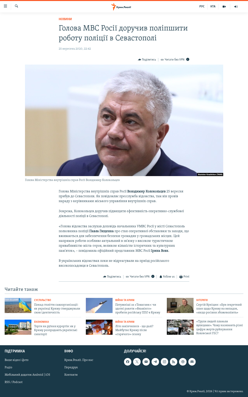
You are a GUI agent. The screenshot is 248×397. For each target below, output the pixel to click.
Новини (65, 19)
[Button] (147, 59)
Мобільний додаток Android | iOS (27, 375)
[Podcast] (182, 362)
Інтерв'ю (202, 300)
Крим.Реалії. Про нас (78, 360)
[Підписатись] (192, 362)
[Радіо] (236, 6)
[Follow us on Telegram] (155, 362)
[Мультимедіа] (224, 6)
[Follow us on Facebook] (127, 362)
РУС (202, 6)
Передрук (71, 367)
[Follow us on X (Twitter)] (136, 362)
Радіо (8, 367)
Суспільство (42, 300)
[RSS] (173, 362)
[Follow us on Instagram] (164, 362)
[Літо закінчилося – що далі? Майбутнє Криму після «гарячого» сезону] (99, 327)
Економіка (41, 322)
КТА (212, 6)
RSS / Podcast (13, 382)
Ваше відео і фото (16, 360)
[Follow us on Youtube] (146, 362)
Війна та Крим (124, 300)
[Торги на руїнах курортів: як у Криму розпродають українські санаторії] (18, 327)
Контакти (71, 375)
